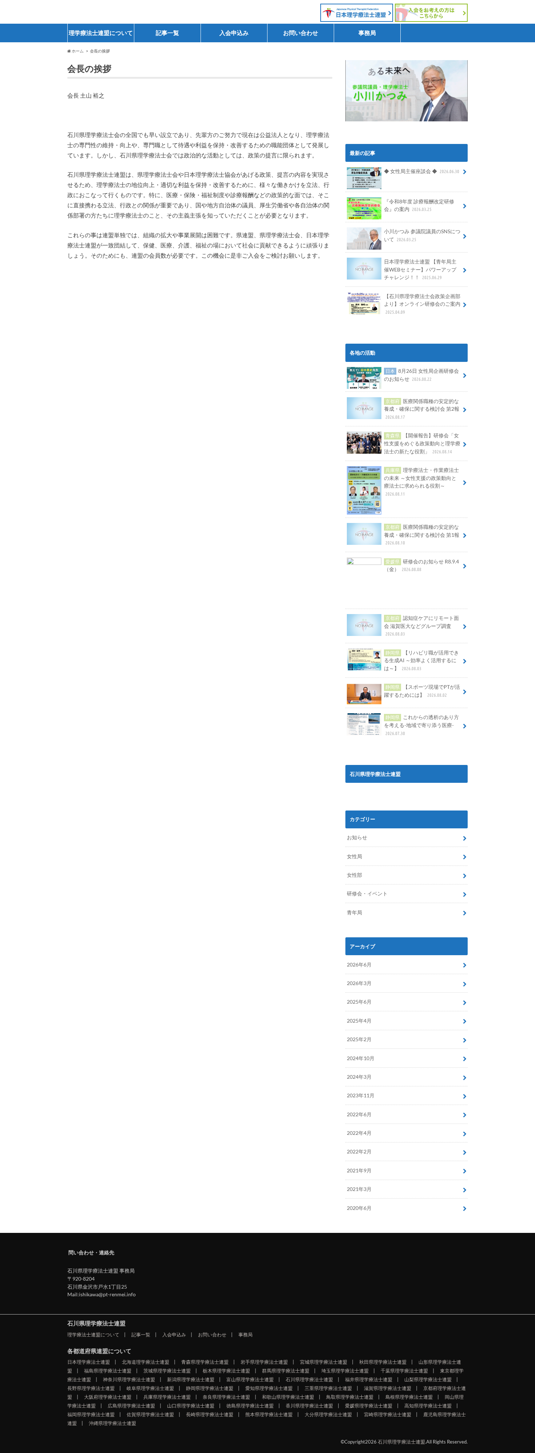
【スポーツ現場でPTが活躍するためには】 (422, 691)
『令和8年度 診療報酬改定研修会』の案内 (419, 205)
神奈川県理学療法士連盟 (129, 1379)
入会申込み (234, 32)
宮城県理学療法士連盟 (323, 1362)
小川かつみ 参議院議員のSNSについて (422, 235)
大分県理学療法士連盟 (328, 1414)
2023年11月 (360, 1095)
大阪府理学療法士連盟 (107, 1397)
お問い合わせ (300, 32)
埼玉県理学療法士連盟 (345, 1371)
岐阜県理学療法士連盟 (150, 1388)
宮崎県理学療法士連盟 (387, 1414)
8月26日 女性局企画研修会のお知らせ (421, 375)
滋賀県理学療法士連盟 (387, 1388)
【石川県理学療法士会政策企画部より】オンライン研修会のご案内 (422, 304)
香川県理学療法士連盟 (309, 1406)
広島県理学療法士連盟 (131, 1406)
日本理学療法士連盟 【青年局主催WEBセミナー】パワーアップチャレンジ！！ (420, 269)
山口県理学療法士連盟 (190, 1406)
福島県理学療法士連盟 (107, 1371)
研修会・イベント (367, 893)
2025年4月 (359, 1021)
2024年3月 (359, 1077)
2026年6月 (359, 964)
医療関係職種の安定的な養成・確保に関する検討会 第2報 (421, 409)
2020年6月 (359, 1208)
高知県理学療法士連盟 (428, 1406)
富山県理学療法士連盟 (250, 1379)
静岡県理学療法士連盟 (209, 1388)
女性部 (354, 875)
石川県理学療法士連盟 (114, 10)
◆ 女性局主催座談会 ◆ (421, 171)
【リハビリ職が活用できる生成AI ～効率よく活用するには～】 (421, 660)
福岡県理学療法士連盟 (91, 1414)
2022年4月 (359, 1133)
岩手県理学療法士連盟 (264, 1362)
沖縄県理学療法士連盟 (112, 1423)
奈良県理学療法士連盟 (226, 1397)
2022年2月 (359, 1151)
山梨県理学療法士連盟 (428, 1379)
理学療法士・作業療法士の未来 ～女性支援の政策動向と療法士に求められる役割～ (421, 482)
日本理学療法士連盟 (88, 1362)
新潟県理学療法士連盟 (190, 1379)
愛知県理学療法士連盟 (269, 1388)
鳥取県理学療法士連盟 (349, 1397)
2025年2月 (359, 1039)
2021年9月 (359, 1170)
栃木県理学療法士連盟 (226, 1371)
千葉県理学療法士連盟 (404, 1371)
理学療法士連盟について (101, 32)
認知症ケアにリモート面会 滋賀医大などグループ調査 (421, 626)
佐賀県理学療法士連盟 (150, 1414)
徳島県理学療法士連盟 (250, 1406)
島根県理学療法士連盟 (409, 1397)
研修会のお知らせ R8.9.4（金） (421, 565)
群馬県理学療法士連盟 (285, 1371)
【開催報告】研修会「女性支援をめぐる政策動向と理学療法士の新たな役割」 (422, 443)
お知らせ (357, 837)
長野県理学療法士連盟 (91, 1388)
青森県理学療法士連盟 (205, 1362)
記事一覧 (167, 32)
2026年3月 (359, 983)
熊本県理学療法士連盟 (269, 1414)
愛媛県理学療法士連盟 (368, 1406)
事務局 (367, 32)
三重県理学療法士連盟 (328, 1388)
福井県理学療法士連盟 (368, 1379)
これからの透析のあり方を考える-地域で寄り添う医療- (421, 725)
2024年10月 (360, 1058)
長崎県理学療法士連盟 (209, 1414)
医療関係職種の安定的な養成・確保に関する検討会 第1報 (421, 535)
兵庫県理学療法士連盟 (167, 1397)
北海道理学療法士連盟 (145, 1362)
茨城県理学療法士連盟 (167, 1371)
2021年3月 (359, 1189)
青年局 (354, 912)
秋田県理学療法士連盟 (383, 1362)
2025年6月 (359, 1002)
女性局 (354, 856)
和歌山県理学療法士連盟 (288, 1397)
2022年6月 (359, 1114)
